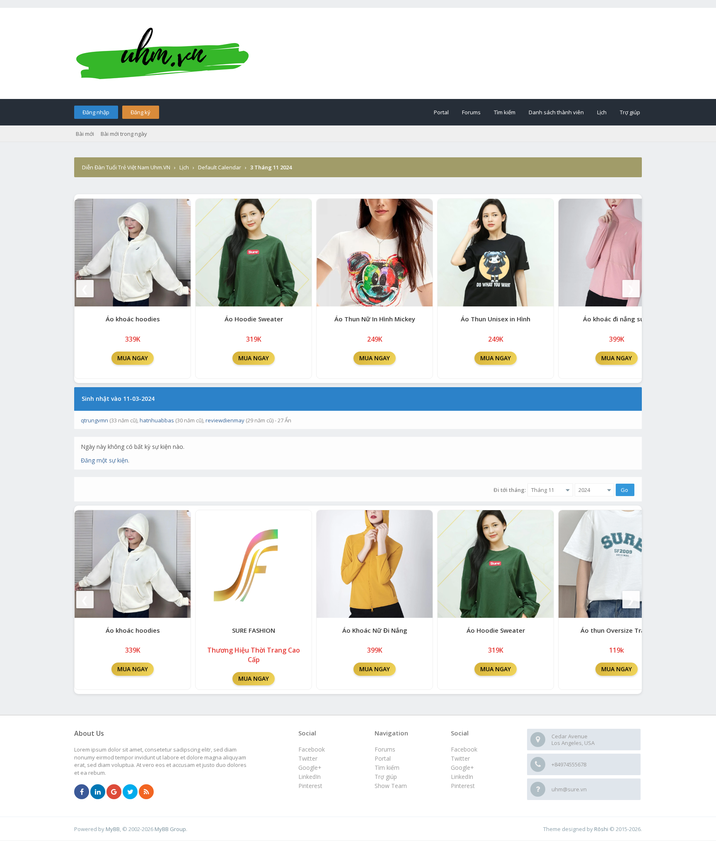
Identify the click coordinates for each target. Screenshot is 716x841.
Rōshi (601, 829)
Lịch (602, 112)
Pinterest (463, 786)
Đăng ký (140, 112)
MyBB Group (170, 829)
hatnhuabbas (157, 420)
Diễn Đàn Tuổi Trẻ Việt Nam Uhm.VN (126, 167)
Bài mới (85, 133)
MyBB (113, 829)
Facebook (464, 749)
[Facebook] (81, 792)
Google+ (462, 767)
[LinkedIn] (97, 792)
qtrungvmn (94, 420)
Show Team (391, 786)
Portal (441, 112)
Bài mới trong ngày (124, 133)
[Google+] (113, 792)
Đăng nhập (95, 112)
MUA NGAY (132, 358)
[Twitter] (130, 792)
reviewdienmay (225, 420)
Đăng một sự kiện (104, 460)
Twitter (460, 758)
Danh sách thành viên (556, 112)
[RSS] (146, 792)
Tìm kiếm (504, 112)
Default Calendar (219, 167)
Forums (471, 112)
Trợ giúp (630, 112)
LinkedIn (462, 777)
